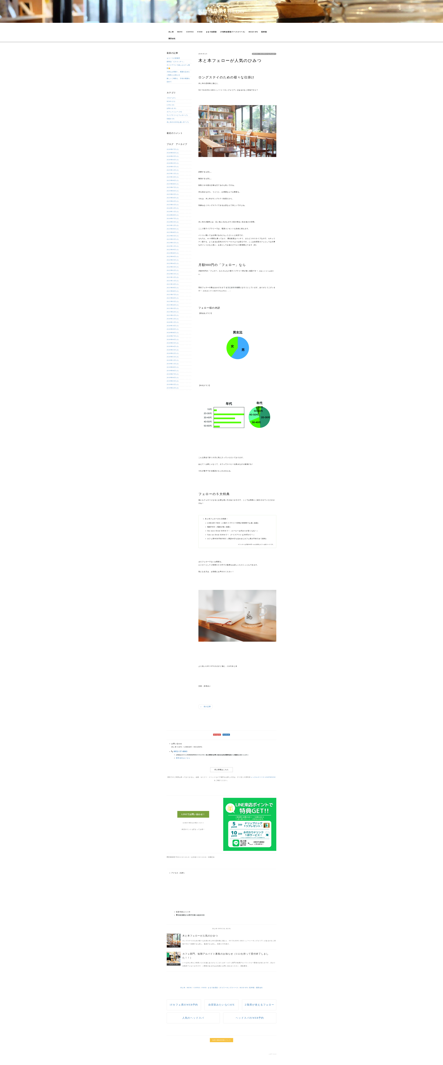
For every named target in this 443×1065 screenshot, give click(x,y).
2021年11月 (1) (173, 281)
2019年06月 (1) (173, 377)
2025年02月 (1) (173, 201)
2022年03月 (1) (173, 267)
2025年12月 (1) (173, 170)
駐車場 (264, 32)
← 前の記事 (205, 706)
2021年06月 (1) (173, 298)
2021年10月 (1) (173, 284)
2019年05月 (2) (173, 381)
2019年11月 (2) (173, 364)
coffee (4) (170, 105)
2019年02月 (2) (173, 388)
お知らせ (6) (171, 108)
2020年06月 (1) (173, 339)
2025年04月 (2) (173, 198)
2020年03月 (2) (173, 350)
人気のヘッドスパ (193, 1017)
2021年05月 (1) (173, 301)
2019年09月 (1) (173, 367)
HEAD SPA (253, 32)
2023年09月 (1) (173, 229)
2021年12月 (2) (173, 277)
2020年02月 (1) (173, 353)
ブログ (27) (171, 98)
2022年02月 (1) (173, 270)
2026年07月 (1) (173, 149)
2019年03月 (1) (173, 384)
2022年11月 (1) (173, 246)
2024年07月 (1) (173, 218)
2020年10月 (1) (173, 326)
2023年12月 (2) (173, 225)
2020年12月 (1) (173, 319)
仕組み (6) (170, 119)
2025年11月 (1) (173, 173)
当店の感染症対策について (221, 1040)
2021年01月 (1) (173, 315)
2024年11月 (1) (173, 211)
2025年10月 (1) (173, 177)
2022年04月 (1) (173, 263)
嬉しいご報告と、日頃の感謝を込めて (178, 80)
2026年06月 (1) (173, 153)
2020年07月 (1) (173, 336)
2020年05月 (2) (173, 343)
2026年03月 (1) (173, 163)
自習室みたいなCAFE (221, 1004)
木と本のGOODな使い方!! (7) (178, 122)
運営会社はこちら (183, 758)
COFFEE (190, 32)
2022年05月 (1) (173, 260)
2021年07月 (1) (173, 294)
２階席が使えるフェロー (259, 1004)
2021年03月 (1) (173, 308)
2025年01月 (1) (173, 205)
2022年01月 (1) (173, 274)
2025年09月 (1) (173, 180)
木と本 (171, 32)
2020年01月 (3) (173, 357)
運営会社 (172, 38)
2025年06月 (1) (173, 191)
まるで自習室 (211, 32)
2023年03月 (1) (173, 239)
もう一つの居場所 (173, 58)
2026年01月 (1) (173, 166)
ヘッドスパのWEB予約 (250, 1017)
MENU (180, 32)
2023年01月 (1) (173, 243)
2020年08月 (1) (173, 332)
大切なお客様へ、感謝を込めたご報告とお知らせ (178, 73)
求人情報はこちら (221, 770)
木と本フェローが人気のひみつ (200, 935)
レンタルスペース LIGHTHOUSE (263, 777)
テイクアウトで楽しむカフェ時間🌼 (178, 66)
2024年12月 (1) (173, 208)
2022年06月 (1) (173, 256)
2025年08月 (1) (173, 184)
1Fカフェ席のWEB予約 (184, 1004)
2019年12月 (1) (173, 360)
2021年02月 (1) (173, 312)
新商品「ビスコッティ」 (176, 61)
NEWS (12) (171, 101)
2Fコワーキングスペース (229, 987)
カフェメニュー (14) (174, 112)
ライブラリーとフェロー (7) (177, 115)
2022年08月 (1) (173, 253)
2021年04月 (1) (173, 305)
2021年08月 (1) (173, 291)
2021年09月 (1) (173, 287)
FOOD (200, 32)
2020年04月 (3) (173, 346)
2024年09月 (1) (173, 215)
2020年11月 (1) (173, 322)
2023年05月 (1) (173, 236)
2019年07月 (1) (173, 374)
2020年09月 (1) (173, 329)
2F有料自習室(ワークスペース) (232, 32)
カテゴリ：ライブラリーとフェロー (264, 54)
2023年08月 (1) (173, 232)
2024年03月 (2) (173, 222)
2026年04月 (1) (173, 160)
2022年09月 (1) (173, 249)
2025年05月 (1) (173, 194)
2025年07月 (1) (173, 187)
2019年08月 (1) (173, 370)
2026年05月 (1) (173, 156)
